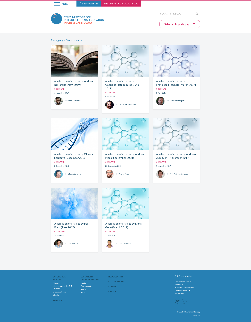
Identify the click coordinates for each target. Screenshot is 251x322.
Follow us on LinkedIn (184, 301)
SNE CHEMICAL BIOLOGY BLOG (121, 3)
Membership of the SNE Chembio (62, 287)
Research (57, 300)
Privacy (112, 292)
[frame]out (196, 315)
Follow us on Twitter (177, 301)
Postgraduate (86, 286)
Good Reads (59, 89)
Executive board (59, 292)
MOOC (84, 289)
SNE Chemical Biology (59, 278)
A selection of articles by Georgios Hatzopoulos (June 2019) (122, 84)
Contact (113, 287)
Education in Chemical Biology (90, 278)
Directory (57, 295)
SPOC (83, 292)
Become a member (117, 282)
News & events (115, 277)
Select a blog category (177, 24)
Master (84, 283)
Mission (56, 283)
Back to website (90, 3)
